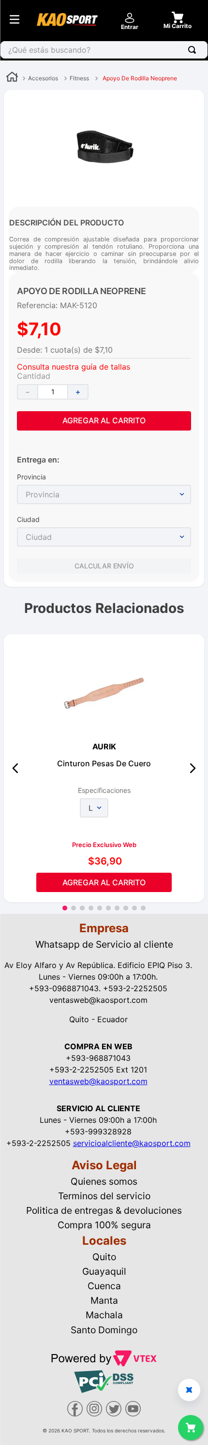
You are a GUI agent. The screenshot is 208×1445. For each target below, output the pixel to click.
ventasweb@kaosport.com (98, 1081)
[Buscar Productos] (194, 50)
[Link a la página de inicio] (12, 78)
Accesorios (43, 78)
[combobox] (104, 50)
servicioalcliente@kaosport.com (132, 1143)
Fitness (79, 78)
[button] (15, 768)
